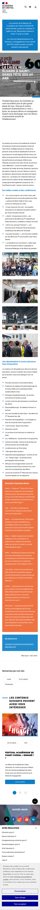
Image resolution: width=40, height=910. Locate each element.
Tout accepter (20, 904)
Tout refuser (20, 897)
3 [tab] (25, 792)
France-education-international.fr (13, 852)
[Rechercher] (26, 7)
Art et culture (23, 679)
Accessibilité (30, 7)
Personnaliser (20, 891)
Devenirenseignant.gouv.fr (11, 844)
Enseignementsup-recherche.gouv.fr (14, 840)
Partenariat (9, 684)
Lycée (9, 679)
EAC (25, 743)
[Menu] (35, 7)
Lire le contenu (20, 782)
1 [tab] (14, 793)
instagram (20, 819)
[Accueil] (8, 7)
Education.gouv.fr (8, 832)
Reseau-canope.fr (8, 856)
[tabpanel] (20, 750)
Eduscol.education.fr (9, 836)
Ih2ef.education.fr (8, 848)
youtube (26, 819)
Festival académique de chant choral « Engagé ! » (19, 755)
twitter (6, 819)
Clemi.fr (4, 860)
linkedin (33, 819)
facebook (13, 819)
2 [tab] (20, 792)
